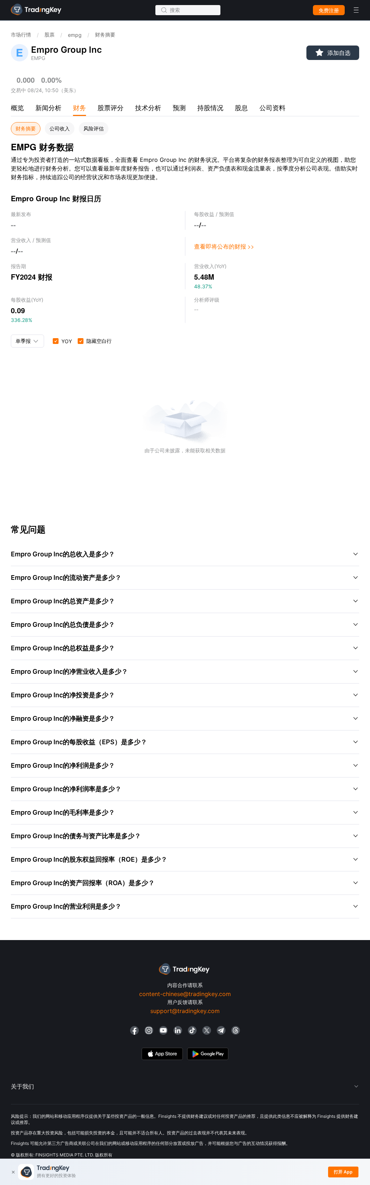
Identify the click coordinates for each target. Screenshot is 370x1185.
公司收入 (60, 129)
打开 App (343, 1172)
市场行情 (21, 34)
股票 (49, 34)
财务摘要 (26, 129)
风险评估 (93, 129)
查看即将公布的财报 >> (224, 246)
